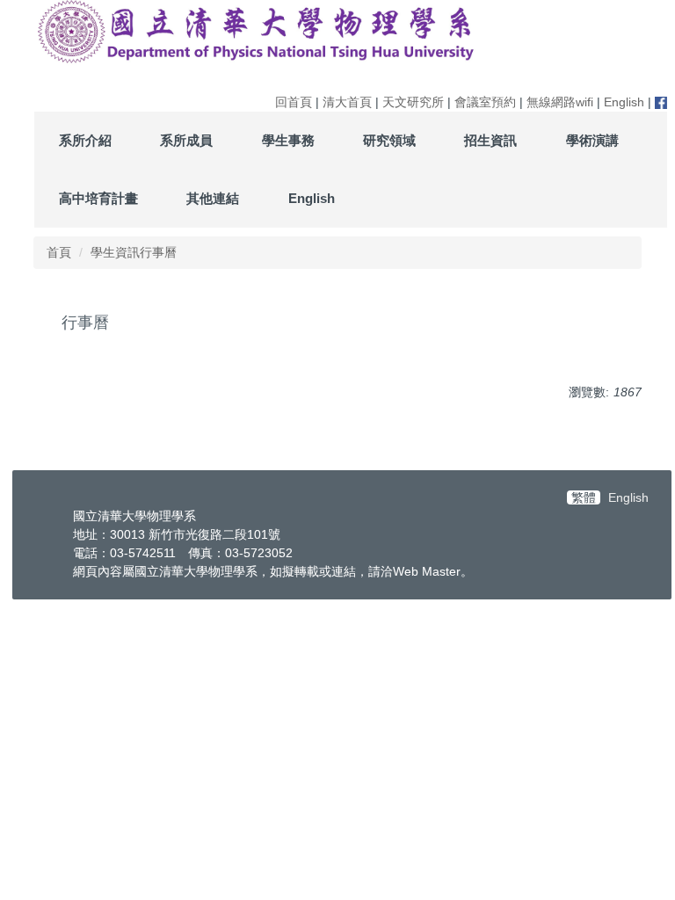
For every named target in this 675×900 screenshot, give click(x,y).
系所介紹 (85, 140)
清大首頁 (347, 102)
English (624, 102)
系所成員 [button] (186, 140)
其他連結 (212, 198)
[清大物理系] (257, 32)
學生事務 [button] (288, 140)
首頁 (59, 252)
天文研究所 (413, 102)
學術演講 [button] (592, 140)
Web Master (427, 571)
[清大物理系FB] (661, 102)
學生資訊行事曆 (134, 252)
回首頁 (293, 102)
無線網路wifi (559, 102)
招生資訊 (490, 140)
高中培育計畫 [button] (98, 198)
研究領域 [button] (389, 140)
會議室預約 (485, 102)
